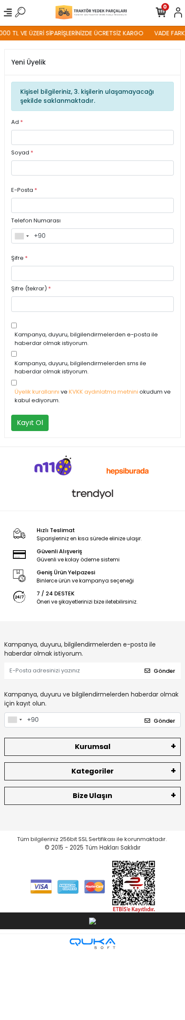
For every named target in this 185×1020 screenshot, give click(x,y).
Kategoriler (92, 771)
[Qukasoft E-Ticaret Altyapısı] (92, 943)
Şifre (19, 258)
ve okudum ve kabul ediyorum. (93, 396)
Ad (17, 122)
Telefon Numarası (36, 220)
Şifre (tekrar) (31, 288)
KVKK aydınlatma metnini (103, 392)
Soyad (22, 152)
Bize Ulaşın (92, 796)
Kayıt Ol (30, 423)
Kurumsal (93, 747)
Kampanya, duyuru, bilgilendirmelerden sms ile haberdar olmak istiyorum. (80, 367)
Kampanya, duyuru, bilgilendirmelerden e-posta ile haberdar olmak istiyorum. (86, 338)
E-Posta (24, 190)
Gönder (164, 671)
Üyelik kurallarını (37, 392)
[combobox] (21, 236)
